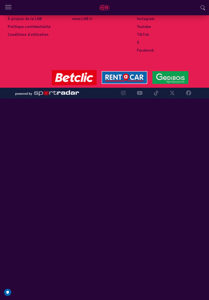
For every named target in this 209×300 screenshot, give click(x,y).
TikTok (143, 35)
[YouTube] (140, 93)
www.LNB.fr (82, 19)
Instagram (145, 19)
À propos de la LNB (25, 19)
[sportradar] (47, 93)
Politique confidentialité (29, 27)
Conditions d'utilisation (28, 35)
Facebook (145, 51)
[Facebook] (187, 93)
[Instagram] (123, 93)
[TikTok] (156, 93)
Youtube (144, 27)
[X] (172, 93)
